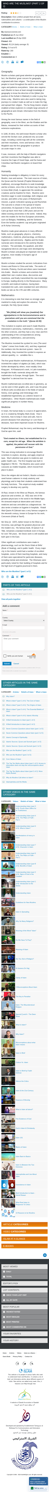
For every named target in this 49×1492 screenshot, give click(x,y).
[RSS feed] (31, 1363)
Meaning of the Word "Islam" (26, 931)
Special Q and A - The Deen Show (26, 1015)
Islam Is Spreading (22, 912)
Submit (7, 664)
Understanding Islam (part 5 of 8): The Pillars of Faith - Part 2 (26, 855)
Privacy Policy (17, 1356)
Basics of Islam (21, 1147)
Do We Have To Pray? (24, 940)
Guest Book (6, 1356)
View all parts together (11, 599)
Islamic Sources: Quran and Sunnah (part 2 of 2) (23, 746)
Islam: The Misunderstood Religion (25, 1006)
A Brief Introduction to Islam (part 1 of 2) (20, 720)
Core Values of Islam (13, 759)
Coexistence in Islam (23, 1185)
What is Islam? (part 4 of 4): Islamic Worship (22, 715)
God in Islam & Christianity (25, 1128)
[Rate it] (2, 62)
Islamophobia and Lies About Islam (26, 1175)
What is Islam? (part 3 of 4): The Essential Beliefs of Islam (25, 710)
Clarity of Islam (21, 978)
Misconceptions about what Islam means (25, 1044)
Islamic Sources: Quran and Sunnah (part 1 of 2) (23, 742)
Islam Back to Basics (23, 1156)
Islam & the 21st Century (25, 1091)
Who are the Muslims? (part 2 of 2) (19, 594)
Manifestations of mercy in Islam (25, 837)
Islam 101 (19, 1138)
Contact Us (28, 1356)
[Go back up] (45, 1255)
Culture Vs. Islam (22, 1062)
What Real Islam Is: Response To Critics (23, 1203)
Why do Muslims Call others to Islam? (19, 777)
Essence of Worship (23, 1100)
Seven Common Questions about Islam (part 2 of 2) (24, 733)
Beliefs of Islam (25, 27)
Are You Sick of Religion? (25, 959)
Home (5, 1353)
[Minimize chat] (46, 1478)
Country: (5, 618)
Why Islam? (10, 696)
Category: (6, 27)
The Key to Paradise (23, 996)
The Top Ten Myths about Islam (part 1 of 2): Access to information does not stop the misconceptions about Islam (26, 765)
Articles (14, 27)
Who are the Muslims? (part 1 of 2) (16, 571)
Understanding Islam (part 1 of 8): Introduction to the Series (26, 884)
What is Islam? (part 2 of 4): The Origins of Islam (23, 705)
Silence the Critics (22, 1081)
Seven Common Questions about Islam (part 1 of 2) (24, 729)
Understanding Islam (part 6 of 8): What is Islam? (26, 827)
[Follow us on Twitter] (25, 1363)
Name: (5, 610)
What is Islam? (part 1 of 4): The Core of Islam (23, 701)
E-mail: (5, 625)
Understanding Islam (23, 893)
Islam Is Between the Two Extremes (25, 1166)
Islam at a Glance (29, 1353)
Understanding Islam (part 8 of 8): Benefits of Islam (26, 865)
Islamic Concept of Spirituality (16, 737)
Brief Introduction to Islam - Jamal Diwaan (25, 1194)
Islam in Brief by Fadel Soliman (24, 1072)
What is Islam (38, 27)
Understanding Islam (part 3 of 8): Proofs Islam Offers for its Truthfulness (26, 808)
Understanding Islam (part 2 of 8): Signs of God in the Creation (26, 874)
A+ (44, 13)
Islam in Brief (20, 1053)
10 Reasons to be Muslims (25, 1213)
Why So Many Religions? (25, 921)
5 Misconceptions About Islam (26, 987)
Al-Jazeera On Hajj (22, 968)
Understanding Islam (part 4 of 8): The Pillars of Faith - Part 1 (26, 818)
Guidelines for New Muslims (26, 902)
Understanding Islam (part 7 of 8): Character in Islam (26, 846)
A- (37, 13)
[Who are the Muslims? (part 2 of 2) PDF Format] (17, 62)
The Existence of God (23, 1119)
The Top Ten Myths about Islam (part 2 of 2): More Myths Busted (24, 772)
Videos (15, 801)
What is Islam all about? (24, 1109)
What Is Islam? (21, 1025)
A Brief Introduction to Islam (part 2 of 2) (20, 724)
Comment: (6, 636)
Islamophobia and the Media (16, 782)
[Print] (12, 62)
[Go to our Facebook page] (17, 1363)
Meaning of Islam (22, 949)
